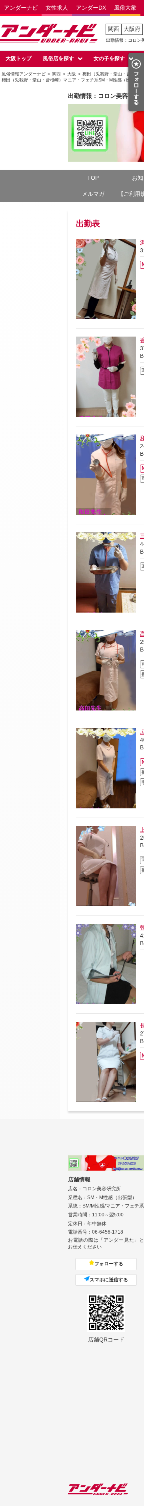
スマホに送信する (109, 1280)
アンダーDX (91, 7)
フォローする (108, 1264)
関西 (113, 29)
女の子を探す (109, 58)
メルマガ (93, 194)
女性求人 (57, 7)
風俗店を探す (58, 58)
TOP (93, 178)
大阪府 (132, 29)
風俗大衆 (125, 7)
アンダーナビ (21, 7)
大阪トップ (19, 58)
